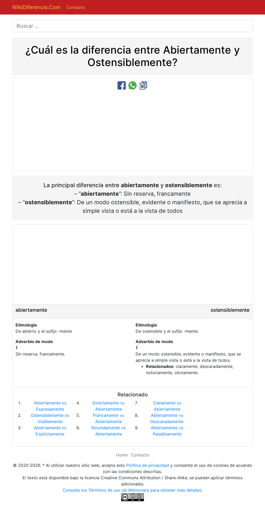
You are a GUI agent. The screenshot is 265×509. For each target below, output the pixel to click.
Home (122, 454)
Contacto (76, 7)
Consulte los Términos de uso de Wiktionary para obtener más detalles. (133, 490)
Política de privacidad (147, 465)
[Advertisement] (132, 131)
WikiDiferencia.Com (36, 7)
